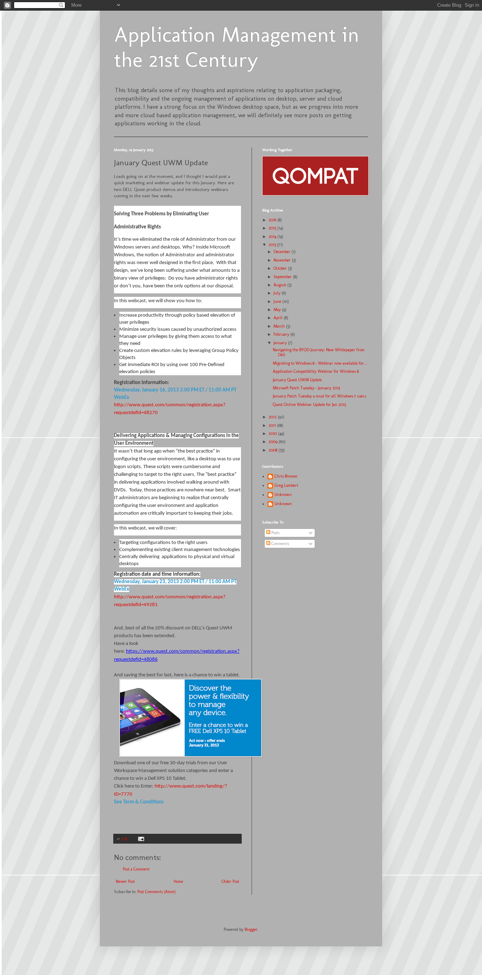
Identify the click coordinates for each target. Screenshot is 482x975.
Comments (279, 543)
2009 (273, 441)
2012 (273, 416)
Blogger (251, 929)
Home (178, 881)
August (280, 284)
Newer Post (125, 881)
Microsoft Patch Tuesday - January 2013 (306, 387)
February (281, 334)
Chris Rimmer (286, 476)
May (277, 309)
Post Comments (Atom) (156, 891)
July (277, 293)
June (277, 301)
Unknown (283, 494)
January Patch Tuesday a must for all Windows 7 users (319, 396)
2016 (273, 219)
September (283, 276)
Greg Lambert (286, 485)
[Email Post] (140, 838)
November (282, 260)
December (282, 251)
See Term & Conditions (139, 802)
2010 (273, 433)
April (278, 317)
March (279, 326)
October (280, 268)
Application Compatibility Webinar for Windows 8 (316, 371)
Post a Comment (136, 869)
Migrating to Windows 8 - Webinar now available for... (320, 363)
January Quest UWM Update (297, 379)
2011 (273, 425)
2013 (273, 244)
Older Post (230, 881)
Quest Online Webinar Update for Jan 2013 (309, 404)
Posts (274, 532)
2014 (273, 236)
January (280, 342)
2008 (273, 450)
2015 (273, 228)
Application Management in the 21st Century (236, 47)
